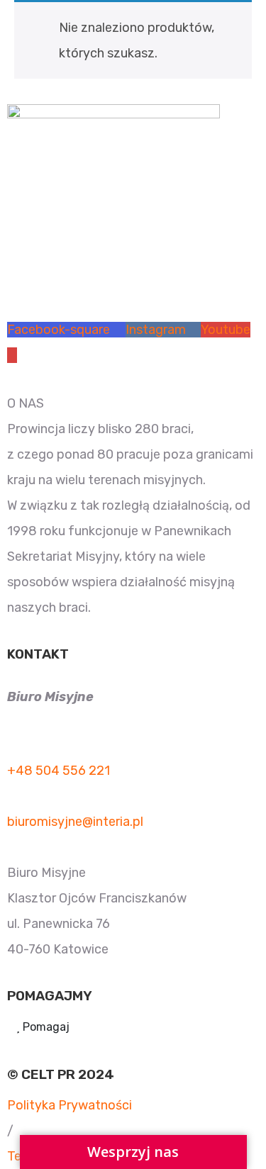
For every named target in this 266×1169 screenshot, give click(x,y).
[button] (10, 1131)
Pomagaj (45, 1027)
